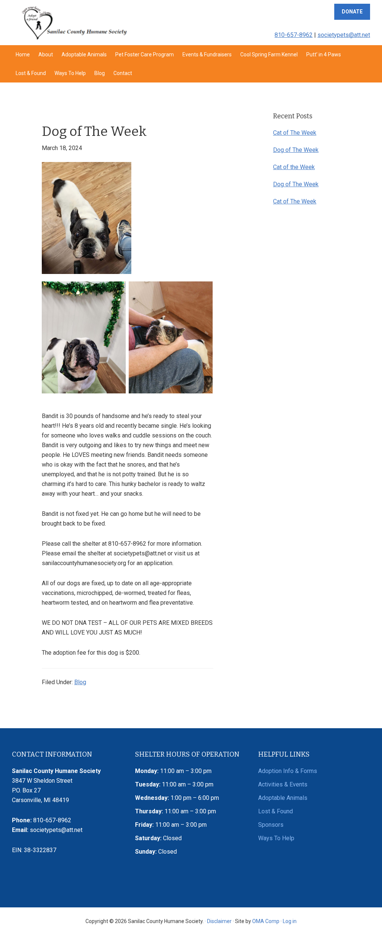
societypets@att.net (343, 34)
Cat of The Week (294, 132)
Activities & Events (282, 784)
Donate (352, 12)
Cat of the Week (294, 167)
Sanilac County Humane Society (74, 22)
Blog (80, 682)
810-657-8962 (294, 34)
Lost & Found (275, 811)
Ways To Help (276, 838)
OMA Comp (265, 921)
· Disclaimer (218, 921)
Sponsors (271, 824)
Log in (290, 921)
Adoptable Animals (282, 797)
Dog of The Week (296, 149)
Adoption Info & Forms (287, 771)
